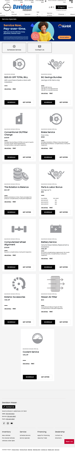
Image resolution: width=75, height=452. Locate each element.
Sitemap (30, 449)
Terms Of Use (23, 449)
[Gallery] (37, 31)
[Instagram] (8, 423)
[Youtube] (72, 2)
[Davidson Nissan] (18, 7)
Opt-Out (57, 449)
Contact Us (9, 407)
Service (23, 431)
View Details (7, 89)
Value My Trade (42, 438)
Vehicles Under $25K (8, 440)
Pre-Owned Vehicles (8, 438)
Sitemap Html (36, 449)
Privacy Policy (15, 449)
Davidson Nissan (6, 449)
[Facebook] (4, 423)
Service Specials (25, 438)
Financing (42, 431)
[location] (45, 1)
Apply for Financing (44, 435)
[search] (53, 7)
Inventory (6, 431)
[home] (50, 7)
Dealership (60, 431)
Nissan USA (51, 449)
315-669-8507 (11, 416)
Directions (58, 438)
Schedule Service (25, 435)
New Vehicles (6, 435)
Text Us (69, 441)
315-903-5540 (10, 414)
